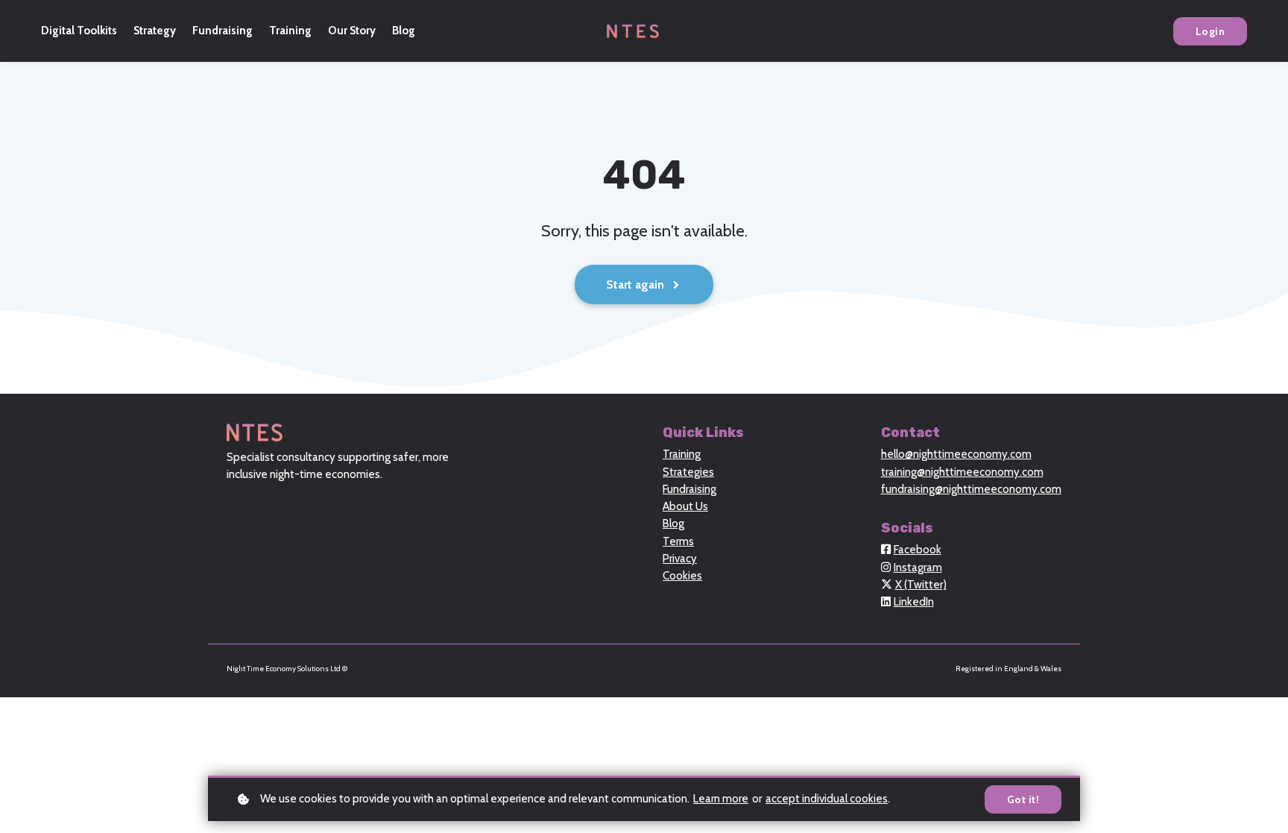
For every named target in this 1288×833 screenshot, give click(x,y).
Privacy (680, 558)
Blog (673, 523)
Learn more (720, 798)
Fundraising (689, 489)
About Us (685, 506)
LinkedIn (914, 602)
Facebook (917, 549)
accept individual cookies (826, 798)
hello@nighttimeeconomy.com (956, 454)
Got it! (1023, 799)
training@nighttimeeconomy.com (962, 472)
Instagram (918, 567)
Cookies (682, 575)
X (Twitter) (921, 584)
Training (682, 454)
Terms (678, 541)
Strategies (688, 472)
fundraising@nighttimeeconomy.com (971, 489)
